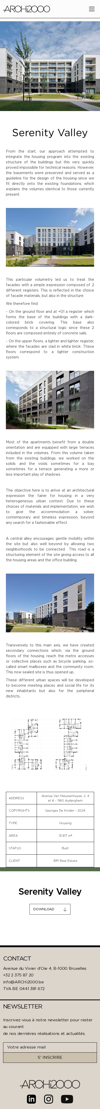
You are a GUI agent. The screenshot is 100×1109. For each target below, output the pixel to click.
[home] (26, 9)
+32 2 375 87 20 (18, 975)
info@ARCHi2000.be (23, 982)
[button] (92, 9)
